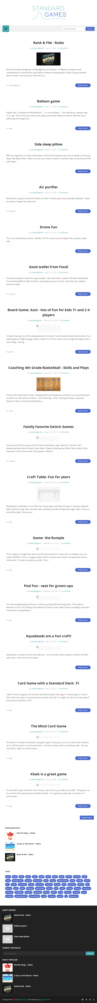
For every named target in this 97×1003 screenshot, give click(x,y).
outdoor (28, 892)
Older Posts (86, 817)
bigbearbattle (63, 881)
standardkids (34, 896)
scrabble (9, 896)
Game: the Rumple (48, 537)
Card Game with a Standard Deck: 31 (48, 683)
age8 (55, 877)
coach (31, 884)
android (77, 877)
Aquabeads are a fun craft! (48, 636)
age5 (35, 877)
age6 (41, 877)
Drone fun (48, 227)
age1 (8, 877)
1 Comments (63, 688)
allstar (69, 877)
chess (14, 884)
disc (64, 884)
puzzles (67, 892)
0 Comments (63, 48)
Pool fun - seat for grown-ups (48, 585)
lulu (56, 888)
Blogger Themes (44, 999)
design (57, 884)
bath (45, 881)
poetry (46, 892)
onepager (19, 892)
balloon (28, 881)
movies (77, 888)
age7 (48, 877)
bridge (79, 881)
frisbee (80, 884)
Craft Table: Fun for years (48, 477)
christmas (22, 884)
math (62, 888)
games (8, 888)
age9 (61, 877)
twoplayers (74, 896)
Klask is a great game (49, 774)
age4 (28, 877)
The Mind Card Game (48, 726)
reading (76, 892)
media (69, 888)
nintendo (9, 892)
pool (60, 892)
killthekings (40, 888)
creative (49, 884)
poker (54, 892)
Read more (83, 85)
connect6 (39, 884)
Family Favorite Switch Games (48, 426)
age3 (21, 877)
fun (87, 884)
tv (66, 896)
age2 (15, 877)
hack (22, 888)
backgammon (17, 881)
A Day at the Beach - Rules (29, 844)
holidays (30, 888)
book (72, 881)
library (49, 888)
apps (84, 877)
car (7, 884)
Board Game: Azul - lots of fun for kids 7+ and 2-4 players (49, 312)
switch (60, 896)
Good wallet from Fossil (48, 266)
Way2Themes (22, 999)
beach (53, 881)
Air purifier (48, 187)
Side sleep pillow (48, 144)
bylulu (87, 881)
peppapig (37, 892)
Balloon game (48, 101)
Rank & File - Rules (48, 42)
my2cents (86, 888)
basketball (37, 881)
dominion (72, 884)
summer (52, 896)
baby (8, 881)
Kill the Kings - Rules (26, 833)
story (44, 896)
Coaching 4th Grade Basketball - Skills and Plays (48, 367)
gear (16, 888)
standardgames (38, 48)
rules (84, 892)
